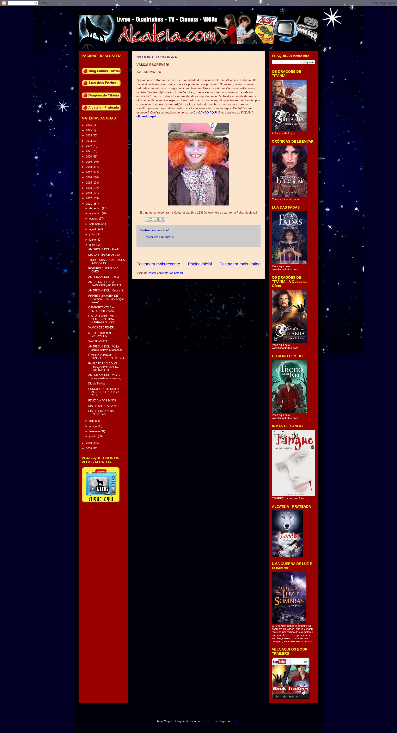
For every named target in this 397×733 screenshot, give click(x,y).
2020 (89, 156)
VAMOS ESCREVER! (101, 327)
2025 (89, 130)
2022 (89, 146)
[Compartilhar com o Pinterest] (163, 219)
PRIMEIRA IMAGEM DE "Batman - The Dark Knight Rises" (106, 299)
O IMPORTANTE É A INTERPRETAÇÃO (101, 309)
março (93, 426)
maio (92, 244)
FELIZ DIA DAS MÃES (102, 400)
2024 (89, 135)
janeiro (93, 436)
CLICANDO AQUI (205, 112)
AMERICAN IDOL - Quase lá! (106, 290)
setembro (95, 224)
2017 (89, 172)
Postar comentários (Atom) (165, 273)
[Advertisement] (211, 253)
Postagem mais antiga (240, 264)
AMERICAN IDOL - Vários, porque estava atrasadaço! (105, 348)
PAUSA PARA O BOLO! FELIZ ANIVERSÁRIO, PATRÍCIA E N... (103, 366)
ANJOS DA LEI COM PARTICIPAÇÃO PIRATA (105, 284)
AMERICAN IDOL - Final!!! (104, 249)
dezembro (95, 208)
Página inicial (200, 264)
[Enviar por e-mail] (147, 219)
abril (92, 420)
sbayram (206, 721)
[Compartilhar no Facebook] (159, 219)
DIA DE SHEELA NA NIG (103, 405)
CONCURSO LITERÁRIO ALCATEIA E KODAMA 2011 (103, 392)
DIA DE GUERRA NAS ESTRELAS (102, 412)
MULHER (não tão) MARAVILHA (99, 334)
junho (93, 239)
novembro (95, 213)
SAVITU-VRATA (98, 341)
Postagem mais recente (158, 264)
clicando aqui (146, 116)
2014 (89, 188)
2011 (89, 203)
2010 (89, 443)
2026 (89, 125)
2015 (89, 182)
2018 (89, 166)
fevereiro (94, 431)
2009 (89, 448)
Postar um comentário (159, 237)
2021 (89, 151)
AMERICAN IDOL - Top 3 (103, 276)
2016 (89, 177)
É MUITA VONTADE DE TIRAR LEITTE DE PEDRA (106, 356)
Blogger (235, 721)
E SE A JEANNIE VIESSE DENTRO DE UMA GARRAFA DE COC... (104, 319)
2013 (89, 193)
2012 (89, 198)
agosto (93, 229)
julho (92, 234)
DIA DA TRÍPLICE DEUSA (104, 254)
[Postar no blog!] (151, 219)
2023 (89, 140)
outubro (94, 218)
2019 (89, 161)
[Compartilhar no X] (155, 219)
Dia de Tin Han (97, 383)
